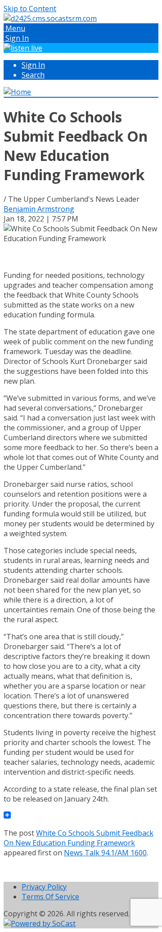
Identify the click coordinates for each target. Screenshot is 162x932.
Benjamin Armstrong (39, 209)
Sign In (33, 65)
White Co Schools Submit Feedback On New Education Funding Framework (78, 838)
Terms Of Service (50, 897)
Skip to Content (30, 8)
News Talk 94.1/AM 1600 (105, 853)
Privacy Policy (44, 887)
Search (33, 75)
